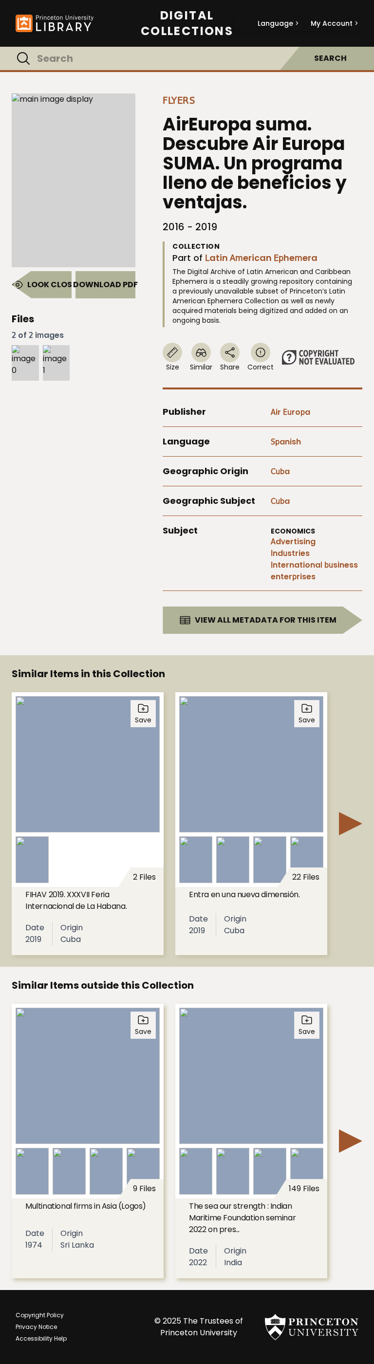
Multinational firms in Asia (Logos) (85, 1206)
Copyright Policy (40, 1315)
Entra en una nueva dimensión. (244, 894)
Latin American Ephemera (261, 258)
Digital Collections (187, 23)
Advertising (293, 541)
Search (330, 58)
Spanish (286, 441)
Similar (201, 367)
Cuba (280, 471)
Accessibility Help (41, 1338)
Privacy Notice (36, 1327)
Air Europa (290, 412)
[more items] (350, 823)
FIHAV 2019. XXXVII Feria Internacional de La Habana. (76, 900)
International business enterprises (314, 570)
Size (172, 367)
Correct (260, 367)
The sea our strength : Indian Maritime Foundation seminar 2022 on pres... (242, 1217)
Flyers (179, 100)
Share (230, 367)
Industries (290, 553)
